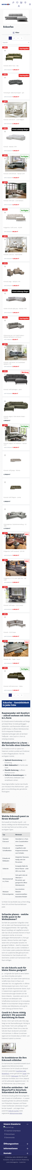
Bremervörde (10, 1138)
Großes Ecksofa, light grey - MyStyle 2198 (15, 308)
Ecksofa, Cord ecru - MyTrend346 (13, 254)
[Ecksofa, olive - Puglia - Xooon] (16, 649)
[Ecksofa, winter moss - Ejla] (16, 55)
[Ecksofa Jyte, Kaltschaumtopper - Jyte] (16, 82)
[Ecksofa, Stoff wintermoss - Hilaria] (16, 676)
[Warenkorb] (21, 2)
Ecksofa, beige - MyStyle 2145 (12, 281)
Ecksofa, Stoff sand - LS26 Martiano (13, 200)
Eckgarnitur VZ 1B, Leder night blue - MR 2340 (15, 579)
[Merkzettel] (17, 2)
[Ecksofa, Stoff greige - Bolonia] (16, 460)
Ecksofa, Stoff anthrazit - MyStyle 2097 (14, 173)
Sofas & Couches (13, 1111)
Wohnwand (14, 1076)
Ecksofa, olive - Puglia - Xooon (12, 659)
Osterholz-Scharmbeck (13, 1131)
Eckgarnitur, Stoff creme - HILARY (13, 227)
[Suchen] (13, 2)
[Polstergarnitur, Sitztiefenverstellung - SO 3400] (16, 514)
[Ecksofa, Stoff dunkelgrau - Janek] (16, 379)
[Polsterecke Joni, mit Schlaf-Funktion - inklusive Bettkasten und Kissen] (16, 325)
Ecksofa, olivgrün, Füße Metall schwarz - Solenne (15, 417)
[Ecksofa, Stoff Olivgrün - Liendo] (16, 487)
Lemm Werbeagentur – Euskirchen (16, 1162)
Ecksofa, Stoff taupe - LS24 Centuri (13, 605)
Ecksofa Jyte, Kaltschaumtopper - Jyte (14, 93)
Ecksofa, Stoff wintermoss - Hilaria (13, 686)
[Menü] (30, 4)
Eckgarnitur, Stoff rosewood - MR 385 (14, 551)
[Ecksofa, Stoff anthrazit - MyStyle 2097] (16, 163)
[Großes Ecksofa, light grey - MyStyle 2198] (16, 298)
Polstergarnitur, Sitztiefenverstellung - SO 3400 (15, 525)
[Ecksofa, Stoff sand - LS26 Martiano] (16, 190)
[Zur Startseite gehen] (6, 4)
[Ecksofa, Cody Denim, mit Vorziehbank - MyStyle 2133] (16, 352)
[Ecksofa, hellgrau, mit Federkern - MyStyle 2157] (16, 433)
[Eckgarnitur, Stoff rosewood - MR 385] (16, 541)
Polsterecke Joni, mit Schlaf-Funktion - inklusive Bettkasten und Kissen (14, 336)
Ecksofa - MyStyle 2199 (10, 146)
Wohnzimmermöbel (16, 1113)
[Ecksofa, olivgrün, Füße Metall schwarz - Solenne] (16, 406)
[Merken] (5, 50)
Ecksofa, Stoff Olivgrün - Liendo (12, 497)
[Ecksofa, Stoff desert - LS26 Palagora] (16, 109)
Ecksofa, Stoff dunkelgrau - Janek (13, 389)
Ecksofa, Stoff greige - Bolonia (12, 470)
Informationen (11, 1148)
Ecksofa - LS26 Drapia (10, 632)
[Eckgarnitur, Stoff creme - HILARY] (16, 217)
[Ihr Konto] (19, 6)
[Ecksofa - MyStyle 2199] (16, 136)
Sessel (24, 1074)
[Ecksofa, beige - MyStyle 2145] (16, 271)
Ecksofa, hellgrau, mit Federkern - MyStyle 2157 (15, 444)
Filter (17, 33)
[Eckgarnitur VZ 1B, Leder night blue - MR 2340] (16, 568)
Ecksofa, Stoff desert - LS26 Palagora (14, 119)
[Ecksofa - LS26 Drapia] (16, 622)
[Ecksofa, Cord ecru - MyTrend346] (16, 244)
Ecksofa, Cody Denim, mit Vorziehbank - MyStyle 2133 (15, 363)
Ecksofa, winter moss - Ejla (11, 66)
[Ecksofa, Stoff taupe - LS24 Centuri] (16, 595)
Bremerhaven (10, 1134)
